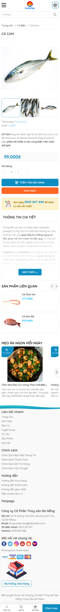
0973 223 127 (25, 527)
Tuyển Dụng (8, 429)
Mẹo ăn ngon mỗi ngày (22, 343)
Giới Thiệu (7, 421)
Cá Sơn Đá (28, 316)
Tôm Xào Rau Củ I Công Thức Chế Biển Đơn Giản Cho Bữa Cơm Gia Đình (24, 384)
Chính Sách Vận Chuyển (15, 468)
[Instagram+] (16, 543)
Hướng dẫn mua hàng (14, 480)
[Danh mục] (10, 5)
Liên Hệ (6, 442)
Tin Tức (5, 434)
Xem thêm (28, 272)
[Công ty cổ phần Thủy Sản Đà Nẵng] (30, 4)
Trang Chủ (7, 416)
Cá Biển (21, 25)
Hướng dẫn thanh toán (14, 484)
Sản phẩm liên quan (19, 286)
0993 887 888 (34, 202)
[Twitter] (10, 543)
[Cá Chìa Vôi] (11, 301)
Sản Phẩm (7, 438)
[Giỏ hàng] (55, 5)
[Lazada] (34, 543)
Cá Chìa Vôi (28, 294)
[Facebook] (4, 543)
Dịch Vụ (6, 425)
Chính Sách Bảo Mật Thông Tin (19, 455)
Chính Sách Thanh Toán (15, 459)
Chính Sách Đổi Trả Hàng (16, 463)
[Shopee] (28, 543)
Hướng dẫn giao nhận (14, 489)
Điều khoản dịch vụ (12, 493)
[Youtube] (22, 543)
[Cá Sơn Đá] (11, 323)
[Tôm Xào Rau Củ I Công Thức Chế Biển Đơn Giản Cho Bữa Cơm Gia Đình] (25, 364)
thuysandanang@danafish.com (27, 523)
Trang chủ (7, 25)
